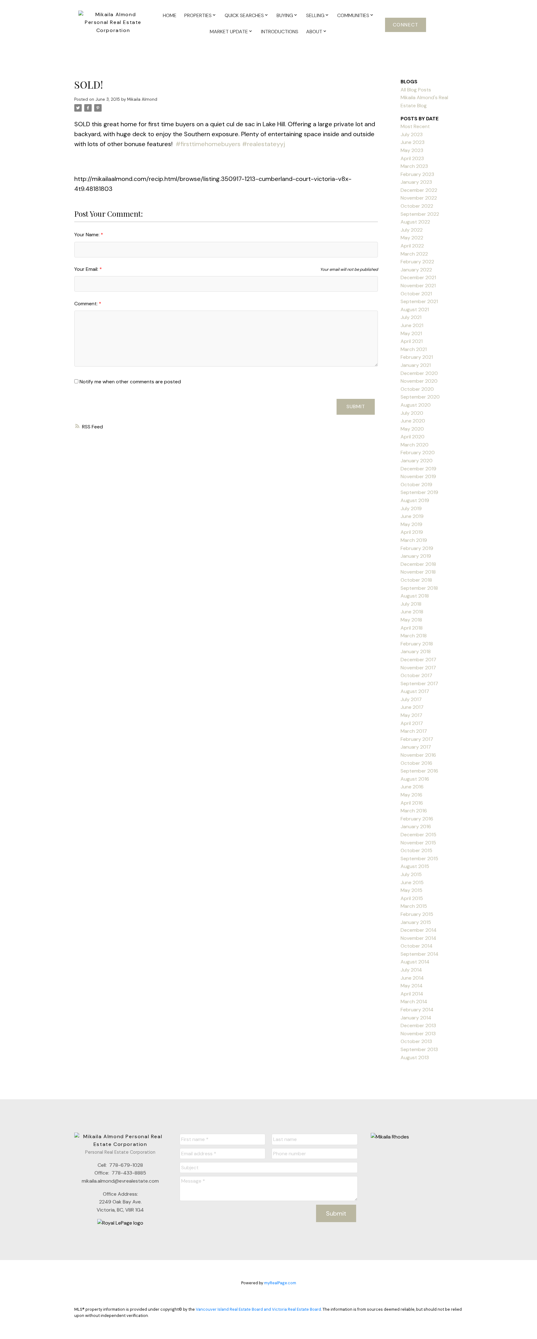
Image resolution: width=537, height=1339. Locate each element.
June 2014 (412, 978)
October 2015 (416, 850)
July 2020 (412, 413)
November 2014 (418, 938)
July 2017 (411, 699)
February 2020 (418, 452)
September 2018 (419, 588)
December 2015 (418, 834)
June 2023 (413, 142)
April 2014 (412, 993)
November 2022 (419, 198)
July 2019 (411, 508)
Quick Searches (244, 15)
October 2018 (416, 580)
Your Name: (87, 234)
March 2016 (414, 810)
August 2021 (415, 309)
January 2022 (416, 269)
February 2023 (417, 174)
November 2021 (418, 285)
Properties (198, 15)
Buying (285, 15)
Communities (353, 15)
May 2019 (411, 524)
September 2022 (420, 214)
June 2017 (412, 707)
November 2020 (419, 381)
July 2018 (411, 604)
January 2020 (417, 460)
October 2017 (416, 675)
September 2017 (419, 683)
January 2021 (416, 365)
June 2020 (413, 421)
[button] (405, 25)
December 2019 (418, 468)
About (314, 31)
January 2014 (416, 1017)
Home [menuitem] (170, 15)
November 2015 (418, 842)
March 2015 (414, 906)
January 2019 (416, 556)
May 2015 (411, 890)
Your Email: (86, 269)
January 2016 (416, 826)
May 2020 (412, 429)
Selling (315, 15)
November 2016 (418, 755)
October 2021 (416, 293)
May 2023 (412, 150)
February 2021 (417, 357)
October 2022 (417, 206)
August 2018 (415, 596)
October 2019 (416, 484)
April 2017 (412, 723)
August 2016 (415, 779)
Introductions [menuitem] (279, 31)
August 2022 (415, 222)
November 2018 (418, 572)
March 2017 (414, 731)
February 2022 (417, 261)
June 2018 (412, 611)
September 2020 (420, 397)
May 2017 (411, 715)
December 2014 (419, 930)
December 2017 (418, 659)
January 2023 (416, 182)
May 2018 (411, 619)
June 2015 (412, 882)
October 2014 (417, 946)
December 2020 (419, 373)
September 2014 (419, 954)
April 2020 (413, 436)
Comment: (86, 303)
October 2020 (417, 389)
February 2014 (417, 1009)
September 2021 (419, 301)
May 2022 (412, 237)
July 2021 (411, 317)
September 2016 (419, 771)
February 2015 (417, 914)
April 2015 (412, 898)
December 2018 (418, 564)
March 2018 (414, 635)
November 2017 (418, 667)
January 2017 (416, 747)
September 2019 (419, 492)
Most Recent (415, 126)
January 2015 (416, 922)
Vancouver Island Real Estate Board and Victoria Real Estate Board (258, 1309)
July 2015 (411, 874)
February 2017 (417, 739)
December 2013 (418, 1025)
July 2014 (411, 970)
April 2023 (412, 158)
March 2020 (415, 444)
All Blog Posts (416, 89)
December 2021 (418, 277)
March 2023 (414, 166)
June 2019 (412, 516)
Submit (356, 406)
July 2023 (412, 134)
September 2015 (419, 858)
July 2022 (412, 230)
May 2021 (411, 333)
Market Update (229, 31)
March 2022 (414, 254)
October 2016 (416, 763)
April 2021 (412, 341)
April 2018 (412, 628)
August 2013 (415, 1057)
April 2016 (412, 803)
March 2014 (414, 1001)
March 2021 (414, 349)
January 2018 (416, 651)
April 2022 (412, 245)
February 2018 (417, 643)
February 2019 (417, 548)
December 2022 (419, 190)
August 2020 (416, 405)
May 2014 (412, 985)
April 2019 (412, 532)
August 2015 (415, 866)
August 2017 (415, 691)
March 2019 (414, 540)
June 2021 (412, 325)
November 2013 (418, 1033)
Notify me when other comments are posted (129, 381)
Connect (406, 25)
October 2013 (416, 1041)
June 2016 (412, 786)
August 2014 (415, 961)
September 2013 (419, 1049)
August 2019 (415, 500)
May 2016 (411, 795)
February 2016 (417, 818)
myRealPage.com (280, 1283)
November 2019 (418, 476)
